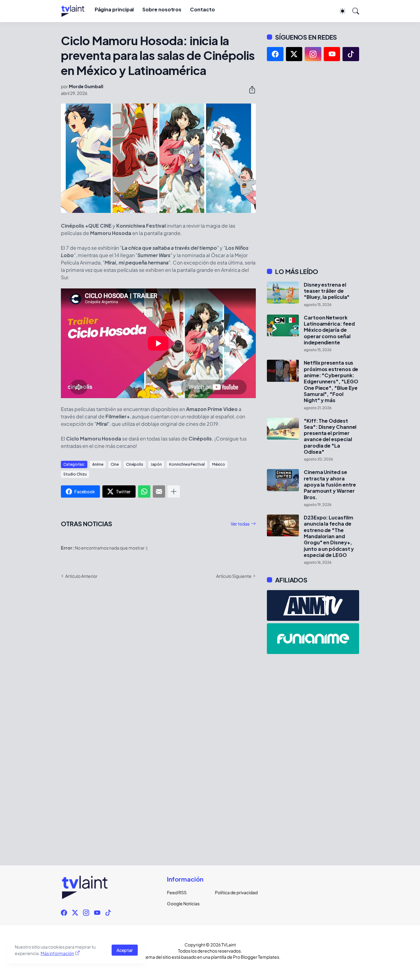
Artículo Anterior (81, 576)
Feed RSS (177, 892)
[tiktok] (351, 54)
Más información (57, 953)
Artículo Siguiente (234, 576)
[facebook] (275, 54)
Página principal (114, 9)
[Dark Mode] (339, 11)
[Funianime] (313, 638)
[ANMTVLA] (313, 605)
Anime (97, 464)
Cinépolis (134, 464)
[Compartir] (250, 90)
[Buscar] (353, 11)
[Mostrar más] (174, 491)
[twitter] (294, 54)
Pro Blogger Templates (256, 957)
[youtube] (332, 54)
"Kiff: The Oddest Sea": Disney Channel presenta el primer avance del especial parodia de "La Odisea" (330, 436)
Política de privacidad (234, 892)
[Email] (159, 491)
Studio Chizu (75, 474)
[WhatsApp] (144, 491)
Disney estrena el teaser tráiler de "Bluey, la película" (327, 291)
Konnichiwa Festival (187, 464)
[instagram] (313, 54)
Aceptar (125, 950)
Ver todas (240, 524)
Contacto (202, 9)
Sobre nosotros (161, 9)
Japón (156, 464)
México (218, 464)
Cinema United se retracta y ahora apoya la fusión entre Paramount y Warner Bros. (330, 484)
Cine (115, 464)
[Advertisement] (313, 164)
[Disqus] (158, 673)
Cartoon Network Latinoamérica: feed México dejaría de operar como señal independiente (329, 330)
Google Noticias (183, 903)
